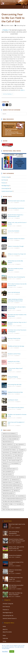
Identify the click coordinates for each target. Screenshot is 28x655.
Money (17, 482)
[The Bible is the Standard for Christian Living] (4, 416)
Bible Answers (13, 439)
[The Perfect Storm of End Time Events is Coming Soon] (4, 331)
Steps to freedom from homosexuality (14, 498)
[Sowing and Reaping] (4, 377)
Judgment (6, 479)
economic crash (17, 452)
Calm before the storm (9, 450)
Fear (4, 460)
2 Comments (18, 278)
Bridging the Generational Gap (15, 392)
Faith (18, 458)
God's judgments (8, 471)
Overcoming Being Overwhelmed (16, 208)
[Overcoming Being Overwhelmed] (4, 209)
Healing (21, 477)
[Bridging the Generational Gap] (4, 393)
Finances (4, 182)
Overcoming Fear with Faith (14, 384)
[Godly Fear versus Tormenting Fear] (4, 277)
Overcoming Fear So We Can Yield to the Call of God (13, 18)
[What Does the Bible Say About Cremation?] (4, 270)
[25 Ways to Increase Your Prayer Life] (4, 254)
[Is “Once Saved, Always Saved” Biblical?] (4, 370)
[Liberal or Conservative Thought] (4, 247)
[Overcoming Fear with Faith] (4, 385)
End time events (8, 455)
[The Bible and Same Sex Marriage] (4, 347)
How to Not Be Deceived (14, 292)
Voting (5, 507)
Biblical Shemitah (8, 444)
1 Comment (18, 378)
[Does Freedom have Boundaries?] (4, 408)
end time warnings (8, 458)
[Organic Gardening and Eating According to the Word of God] (4, 300)
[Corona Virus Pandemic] (4, 231)
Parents (18, 488)
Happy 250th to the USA (9, 477)
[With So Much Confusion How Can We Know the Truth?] (4, 285)
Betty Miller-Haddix (8, 25)
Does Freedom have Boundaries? (16, 407)
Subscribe (5, 638)
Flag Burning (15, 463)
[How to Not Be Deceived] (4, 293)
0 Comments (16, 202)
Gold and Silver (8, 474)
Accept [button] (11, 651)
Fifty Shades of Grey (15, 460)
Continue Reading (8, 94)
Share (4, 635)
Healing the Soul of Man (14, 361)
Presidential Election (9, 496)
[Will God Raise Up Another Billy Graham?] (4, 262)
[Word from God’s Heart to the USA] (4, 201)
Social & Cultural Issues (7, 191)
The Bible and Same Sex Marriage (16, 346)
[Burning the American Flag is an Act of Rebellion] (4, 323)
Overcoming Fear (21, 25)
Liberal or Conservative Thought (16, 246)
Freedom (6, 466)
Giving (4, 641)
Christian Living (5, 177)
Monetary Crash (8, 482)
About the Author (7, 632)
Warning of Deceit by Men (14, 338)
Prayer (16, 490)
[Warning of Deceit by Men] (4, 339)
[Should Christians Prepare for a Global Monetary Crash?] (4, 216)
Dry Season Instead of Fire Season (16, 238)
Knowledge (15, 479)
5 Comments (18, 371)
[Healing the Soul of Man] (4, 362)
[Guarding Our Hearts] (4, 400)
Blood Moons (14, 447)
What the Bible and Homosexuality (13, 509)
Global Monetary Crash (10, 469)
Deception (6, 452)
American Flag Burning (9, 433)
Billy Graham (20, 444)
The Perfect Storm (8, 504)
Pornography (7, 490)
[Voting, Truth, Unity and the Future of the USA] (4, 224)
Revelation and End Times (14, 353)
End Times (4, 180)
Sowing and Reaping (13, 377)
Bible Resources (8, 441)
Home (4, 626)
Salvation (21, 496)
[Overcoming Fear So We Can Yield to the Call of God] (4, 308)
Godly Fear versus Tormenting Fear (16, 277)
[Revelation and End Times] (4, 354)
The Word (19, 504)
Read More (5, 651)
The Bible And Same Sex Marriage (12, 501)
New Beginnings (5, 185)
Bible (5, 439)
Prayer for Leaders (8, 493)
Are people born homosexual (11, 436)
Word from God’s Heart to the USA (16, 201)
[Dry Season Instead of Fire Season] (4, 239)
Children (22, 450)
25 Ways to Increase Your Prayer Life (17, 254)
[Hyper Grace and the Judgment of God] (4, 423)
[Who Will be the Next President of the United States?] (4, 316)
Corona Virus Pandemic (13, 231)
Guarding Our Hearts (13, 400)
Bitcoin (5, 447)
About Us (5, 629)
